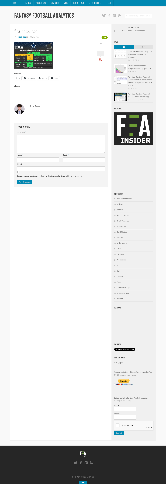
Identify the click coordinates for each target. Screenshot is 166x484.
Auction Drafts (123, 215)
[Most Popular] (124, 47)
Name (20, 155)
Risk (118, 271)
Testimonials (78, 3)
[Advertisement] (136, 169)
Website (20, 164)
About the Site (95, 3)
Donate (108, 3)
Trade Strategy (123, 287)
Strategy (27, 3)
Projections (41, 3)
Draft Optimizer (123, 221)
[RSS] (119, 15)
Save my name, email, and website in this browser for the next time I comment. (49, 176)
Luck (118, 249)
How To (16, 3)
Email (66, 155)
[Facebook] (109, 15)
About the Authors (124, 198)
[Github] (114, 15)
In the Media (122, 243)
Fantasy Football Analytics (44, 15)
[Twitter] (104, 15)
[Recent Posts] (143, 47)
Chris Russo (21, 37)
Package (120, 254)
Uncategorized (123, 293)
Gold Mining (122, 232)
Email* (117, 413)
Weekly (120, 298)
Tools (119, 282)
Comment (21, 132)
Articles (120, 204)
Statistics (55, 3)
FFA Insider (121, 226)
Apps (66, 3)
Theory (120, 276)
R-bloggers (118, 363)
